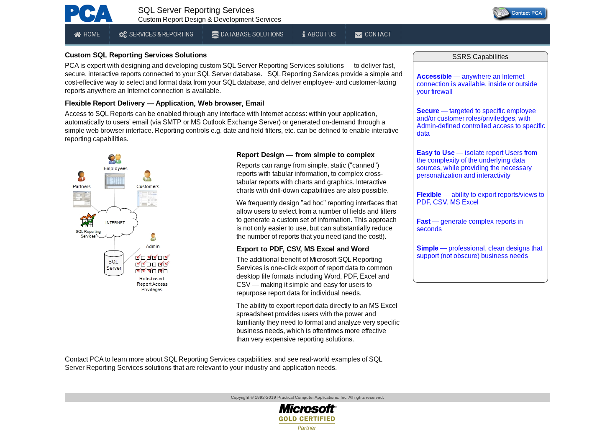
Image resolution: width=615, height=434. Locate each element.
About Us (322, 34)
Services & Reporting (161, 34)
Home (92, 34)
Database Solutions (252, 34)
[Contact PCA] (519, 19)
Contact (378, 34)
